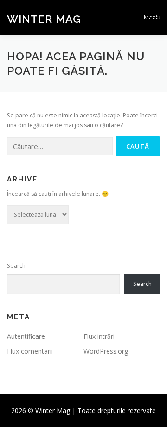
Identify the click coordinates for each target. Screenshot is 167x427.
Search (16, 266)
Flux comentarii (30, 351)
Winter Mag (44, 18)
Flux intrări (99, 336)
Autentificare (26, 336)
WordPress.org (106, 351)
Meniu (152, 17)
